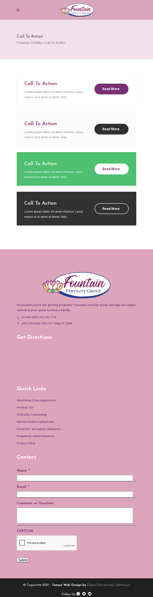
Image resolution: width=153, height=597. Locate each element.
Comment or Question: (35, 503)
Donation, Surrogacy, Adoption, (39, 429)
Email (23, 487)
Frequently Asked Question (35, 436)
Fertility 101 (25, 407)
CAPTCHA (25, 531)
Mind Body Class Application (36, 400)
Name (23, 470)
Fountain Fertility (29, 43)
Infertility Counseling (31, 414)
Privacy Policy (26, 443)
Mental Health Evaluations (35, 422)
